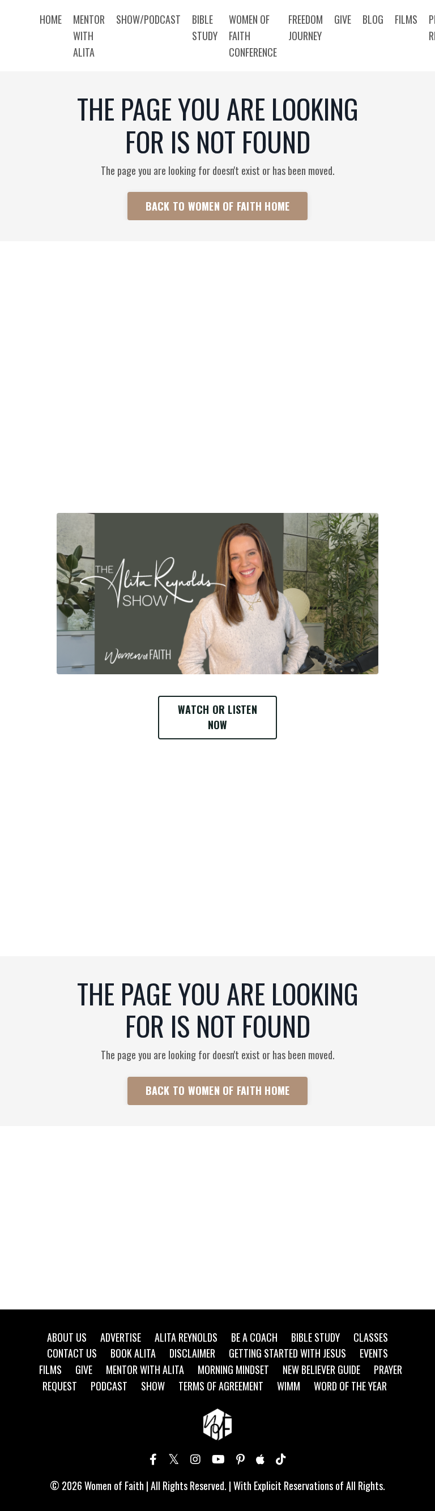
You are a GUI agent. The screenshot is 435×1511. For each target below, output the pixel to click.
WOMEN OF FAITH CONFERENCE (253, 35)
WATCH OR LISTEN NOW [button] (217, 717)
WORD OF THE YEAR (350, 1386)
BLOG (372, 19)
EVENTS (374, 1353)
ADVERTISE (120, 1337)
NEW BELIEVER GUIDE (321, 1369)
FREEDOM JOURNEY (305, 27)
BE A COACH (254, 1337)
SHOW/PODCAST (148, 19)
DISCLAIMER (192, 1353)
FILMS (406, 19)
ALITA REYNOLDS (186, 1337)
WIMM (288, 1386)
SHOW (153, 1386)
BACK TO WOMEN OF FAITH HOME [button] (218, 206)
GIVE (342, 19)
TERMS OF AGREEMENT (220, 1386)
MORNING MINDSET (233, 1369)
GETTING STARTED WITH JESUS (287, 1353)
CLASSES (370, 1337)
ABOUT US (67, 1337)
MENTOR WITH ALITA (89, 35)
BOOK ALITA (133, 1353)
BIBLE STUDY (205, 27)
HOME (51, 19)
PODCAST (109, 1386)
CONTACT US (72, 1353)
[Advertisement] (217, 335)
